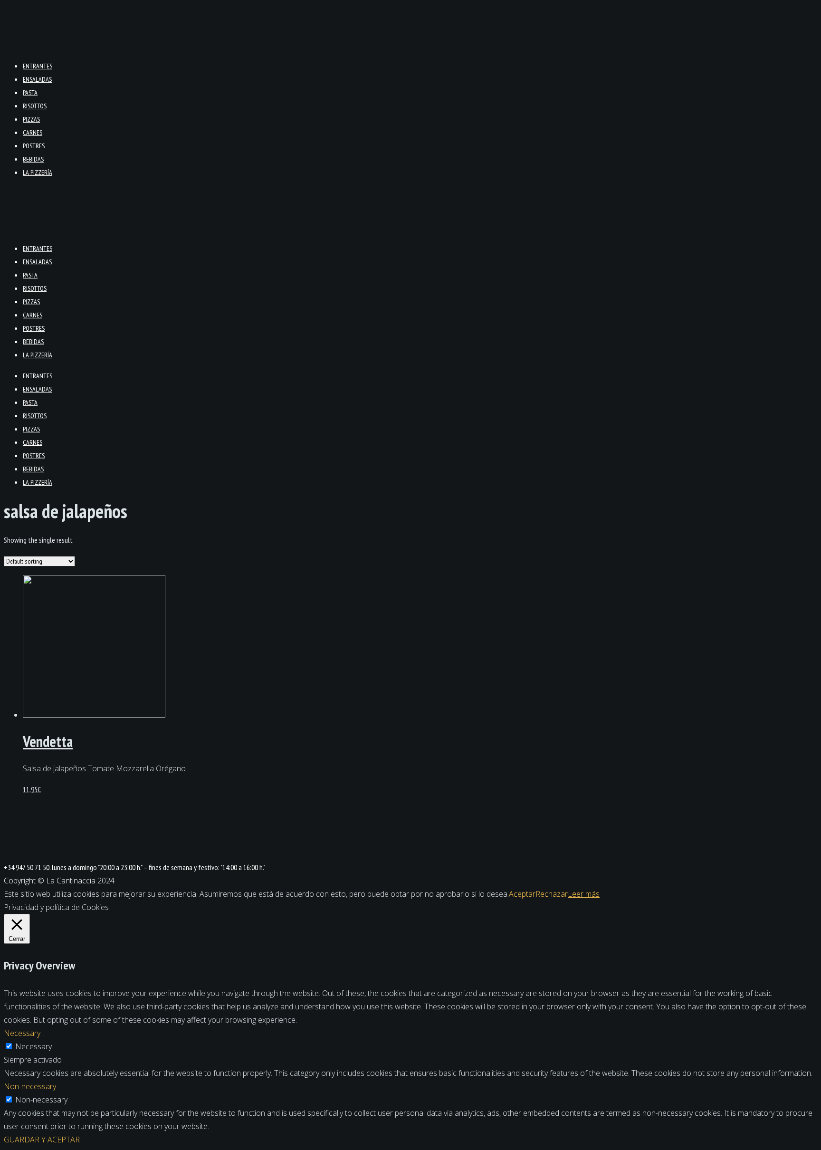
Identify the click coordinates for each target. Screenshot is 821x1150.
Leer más (584, 894)
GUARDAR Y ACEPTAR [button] (42, 1139)
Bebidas (33, 159)
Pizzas (31, 119)
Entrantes (37, 66)
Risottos (35, 106)
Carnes (32, 132)
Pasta (30, 92)
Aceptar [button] (522, 894)
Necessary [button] (22, 1033)
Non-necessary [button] (30, 1086)
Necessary (33, 1046)
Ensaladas (37, 79)
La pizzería (37, 172)
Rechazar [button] (551, 894)
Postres (34, 146)
